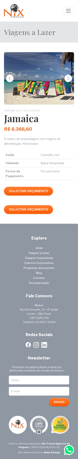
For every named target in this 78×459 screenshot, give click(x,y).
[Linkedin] (44, 345)
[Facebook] (28, 345)
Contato (39, 278)
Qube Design (52, 452)
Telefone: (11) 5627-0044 (39, 322)
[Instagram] (36, 345)
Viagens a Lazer (39, 253)
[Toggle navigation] (68, 11)
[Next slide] (68, 78)
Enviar (59, 402)
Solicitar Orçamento (28, 191)
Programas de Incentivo (39, 268)
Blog (39, 273)
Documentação (39, 283)
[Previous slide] (10, 78)
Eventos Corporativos (39, 263)
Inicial (39, 248)
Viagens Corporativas (39, 258)
